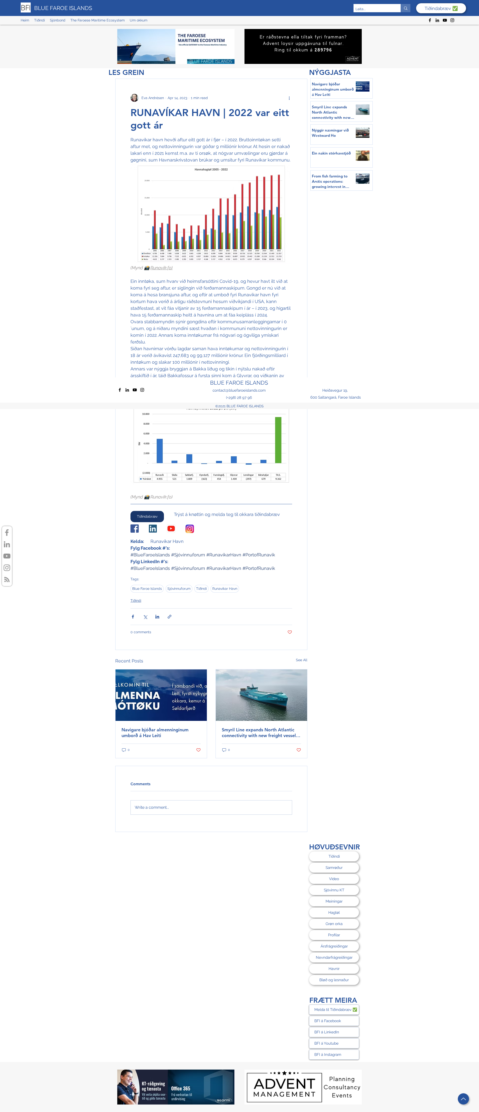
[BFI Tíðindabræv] (6, 579)
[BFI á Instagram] (6, 567)
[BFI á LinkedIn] (6, 544)
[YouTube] (444, 20)
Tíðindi (201, 589)
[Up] (463, 1099)
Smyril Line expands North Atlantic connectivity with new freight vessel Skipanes (259, 732)
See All (301, 660)
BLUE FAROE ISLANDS (63, 8)
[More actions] (289, 98)
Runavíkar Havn (224, 589)
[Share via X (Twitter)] (145, 616)
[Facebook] (429, 20)
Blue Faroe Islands (147, 589)
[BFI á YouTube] (6, 556)
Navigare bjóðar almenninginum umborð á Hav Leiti (155, 732)
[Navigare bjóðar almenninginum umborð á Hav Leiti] (161, 695)
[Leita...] (405, 8)
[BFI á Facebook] (6, 532)
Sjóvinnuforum (179, 589)
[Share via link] (169, 616)
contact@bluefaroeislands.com (239, 390)
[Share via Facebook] (132, 616)
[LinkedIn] (437, 20)
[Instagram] (452, 20)
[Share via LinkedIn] (157, 616)
